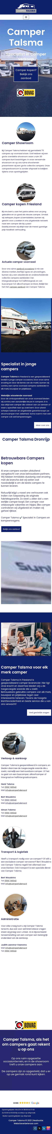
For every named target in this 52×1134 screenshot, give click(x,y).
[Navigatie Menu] (26, 17)
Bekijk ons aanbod (11, 529)
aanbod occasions (25, 268)
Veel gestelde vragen (39, 712)
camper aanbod (17, 287)
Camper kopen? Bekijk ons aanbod (26, 74)
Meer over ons (42, 425)
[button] (26, 1103)
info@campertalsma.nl (16, 790)
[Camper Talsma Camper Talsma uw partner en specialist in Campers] (26, 7)
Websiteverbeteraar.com (26, 1123)
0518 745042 (10, 787)
